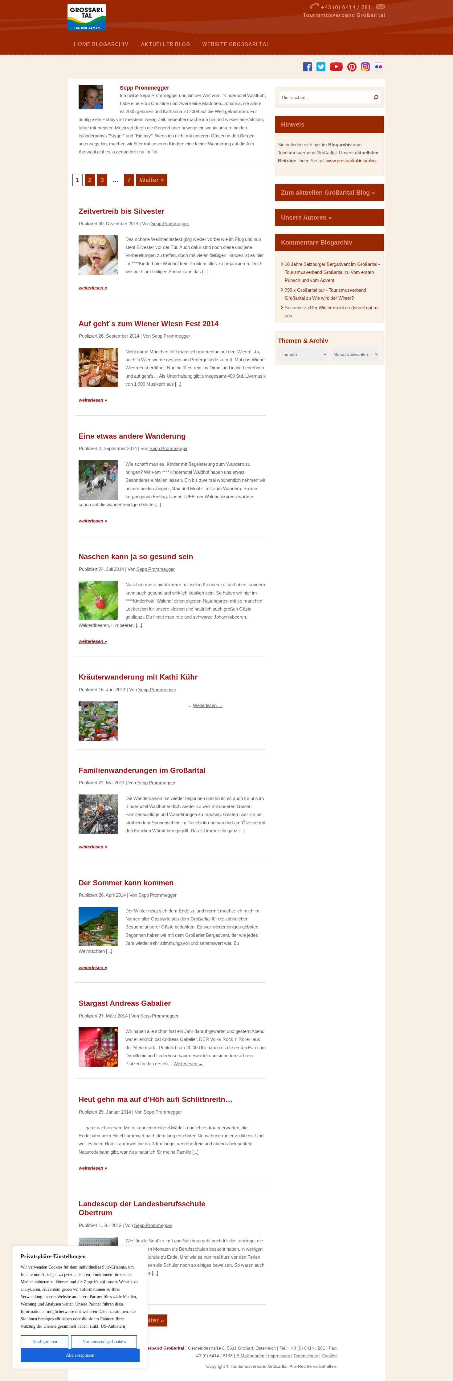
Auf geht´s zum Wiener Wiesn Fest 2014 (148, 323)
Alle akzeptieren (80, 1355)
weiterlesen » (93, 287)
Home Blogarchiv (101, 44)
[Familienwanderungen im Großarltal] (98, 814)
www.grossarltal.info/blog (351, 160)
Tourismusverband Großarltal (153, 1348)
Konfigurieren (44, 1341)
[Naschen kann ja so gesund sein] (98, 600)
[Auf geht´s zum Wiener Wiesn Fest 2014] (98, 367)
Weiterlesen (207, 705)
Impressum (279, 1355)
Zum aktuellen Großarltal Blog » (328, 192)
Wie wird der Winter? (333, 298)
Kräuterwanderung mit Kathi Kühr (138, 677)
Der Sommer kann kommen (126, 883)
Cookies (329, 1355)
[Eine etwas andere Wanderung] (98, 480)
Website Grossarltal (236, 44)
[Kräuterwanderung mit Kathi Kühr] (98, 721)
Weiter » (152, 180)
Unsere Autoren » (306, 217)
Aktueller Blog (165, 44)
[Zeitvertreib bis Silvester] (98, 255)
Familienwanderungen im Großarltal (142, 770)
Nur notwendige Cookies (104, 1341)
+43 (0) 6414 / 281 (307, 1348)
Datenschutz (306, 1355)
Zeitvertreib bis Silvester (121, 211)
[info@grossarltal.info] (380, 7)
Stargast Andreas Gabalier (125, 1003)
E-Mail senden (250, 1355)
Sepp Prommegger (170, 223)
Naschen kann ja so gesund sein (136, 556)
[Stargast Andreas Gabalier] (98, 1047)
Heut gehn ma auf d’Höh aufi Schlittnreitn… (156, 1099)
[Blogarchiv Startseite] (88, 19)
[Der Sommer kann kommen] (98, 926)
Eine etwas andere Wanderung (132, 436)
